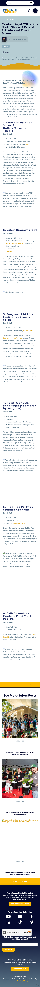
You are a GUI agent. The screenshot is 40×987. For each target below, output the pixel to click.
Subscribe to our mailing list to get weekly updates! (20, 938)
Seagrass (13, 408)
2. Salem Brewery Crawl (20, 230)
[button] (35, 10)
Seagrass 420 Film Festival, (12, 338)
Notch (8, 243)
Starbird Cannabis (19, 523)
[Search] (31, 3)
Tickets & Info (28, 331)
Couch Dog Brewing (17, 243)
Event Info (28, 144)
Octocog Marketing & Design (19, 981)
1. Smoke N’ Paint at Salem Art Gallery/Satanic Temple (17, 126)
